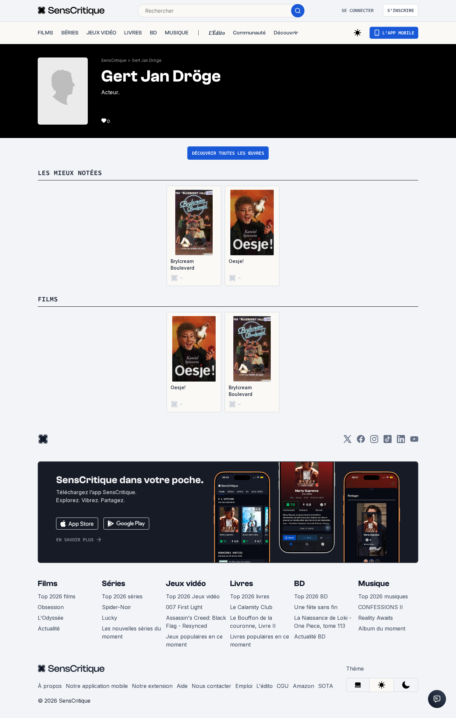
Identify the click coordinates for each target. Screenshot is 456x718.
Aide (182, 686)
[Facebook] (361, 441)
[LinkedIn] (401, 441)
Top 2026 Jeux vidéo (193, 596)
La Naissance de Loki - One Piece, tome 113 (323, 621)
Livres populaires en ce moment (259, 640)
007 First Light (184, 607)
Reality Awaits (375, 617)
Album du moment (381, 628)
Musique (373, 583)
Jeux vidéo (186, 583)
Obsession (51, 607)
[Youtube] (414, 441)
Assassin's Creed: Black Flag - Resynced (196, 621)
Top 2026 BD (311, 596)
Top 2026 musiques (383, 596)
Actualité (49, 628)
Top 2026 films (56, 596)
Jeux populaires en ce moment (194, 640)
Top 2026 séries (122, 596)
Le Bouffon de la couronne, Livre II (253, 621)
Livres (241, 583)
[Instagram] (374, 441)
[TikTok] (388, 441)
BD (299, 583)
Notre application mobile (97, 686)
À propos (50, 686)
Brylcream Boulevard (182, 264)
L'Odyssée (50, 617)
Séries (113, 583)
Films (47, 583)
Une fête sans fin (315, 607)
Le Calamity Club (251, 607)
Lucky (109, 617)
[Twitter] (348, 441)
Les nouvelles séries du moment (131, 632)
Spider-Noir (116, 607)
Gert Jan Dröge (147, 60)
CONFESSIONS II (380, 607)
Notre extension (152, 686)
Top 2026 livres (249, 596)
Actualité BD (309, 636)
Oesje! (236, 261)
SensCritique (114, 60)
